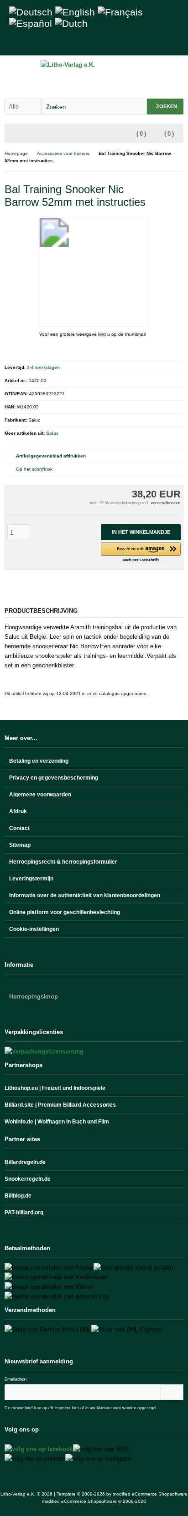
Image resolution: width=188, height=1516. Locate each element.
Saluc (52, 433)
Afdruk (18, 811)
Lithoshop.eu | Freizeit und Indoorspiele (55, 1088)
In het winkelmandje (141, 532)
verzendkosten (166, 503)
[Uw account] (153, 44)
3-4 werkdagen (43, 367)
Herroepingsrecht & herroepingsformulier (63, 862)
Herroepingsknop (33, 996)
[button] (141, 552)
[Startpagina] (142, 44)
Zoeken (165, 106)
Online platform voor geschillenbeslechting (64, 912)
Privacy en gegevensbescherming (53, 778)
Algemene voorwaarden (40, 794)
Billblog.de (18, 1196)
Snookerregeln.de (28, 1179)
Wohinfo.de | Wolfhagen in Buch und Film (57, 1121)
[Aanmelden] (172, 1392)
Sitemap (20, 845)
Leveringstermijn (31, 878)
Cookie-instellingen (34, 929)
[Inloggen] (165, 44)
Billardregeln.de (25, 1162)
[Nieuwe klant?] (177, 44)
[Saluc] (171, 187)
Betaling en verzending (38, 761)
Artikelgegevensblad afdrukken (51, 455)
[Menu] (10, 134)
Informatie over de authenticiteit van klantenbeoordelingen (84, 895)
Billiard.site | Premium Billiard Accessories (60, 1105)
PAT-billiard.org (24, 1212)
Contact (19, 828)
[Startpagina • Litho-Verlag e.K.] (94, 65)
